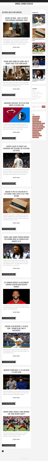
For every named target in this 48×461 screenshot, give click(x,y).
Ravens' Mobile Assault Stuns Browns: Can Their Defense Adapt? (16, 412)
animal (41, 125)
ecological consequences (37, 130)
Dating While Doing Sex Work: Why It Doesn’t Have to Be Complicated (16, 62)
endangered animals (36, 116)
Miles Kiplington (11, 53)
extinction (34, 128)
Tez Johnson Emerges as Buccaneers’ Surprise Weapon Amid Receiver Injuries (16, 284)
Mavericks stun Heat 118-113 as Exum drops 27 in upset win (16, 104)
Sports (34, 90)
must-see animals (35, 137)
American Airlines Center (37, 121)
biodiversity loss (40, 128)
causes (43, 123)
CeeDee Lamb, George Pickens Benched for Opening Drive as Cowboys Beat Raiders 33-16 (16, 239)
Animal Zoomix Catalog (24, 3)
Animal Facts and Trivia (37, 96)
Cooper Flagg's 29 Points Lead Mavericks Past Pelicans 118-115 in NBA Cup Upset (16, 148)
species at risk (35, 135)
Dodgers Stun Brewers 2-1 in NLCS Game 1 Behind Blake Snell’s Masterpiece (16, 328)
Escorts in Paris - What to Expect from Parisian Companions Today (16, 19)
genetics (34, 125)
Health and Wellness (36, 92)
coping (38, 125)
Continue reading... (16, 47)
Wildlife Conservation (36, 97)
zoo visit (40, 135)
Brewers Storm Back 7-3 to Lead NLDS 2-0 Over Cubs (16, 371)
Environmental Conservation (38, 93)
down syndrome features (37, 123)
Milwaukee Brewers (36, 118)
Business (34, 99)
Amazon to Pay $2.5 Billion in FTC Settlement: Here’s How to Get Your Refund (16, 193)
